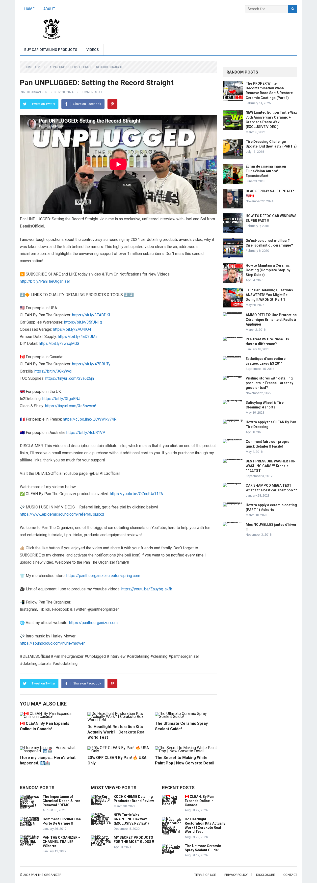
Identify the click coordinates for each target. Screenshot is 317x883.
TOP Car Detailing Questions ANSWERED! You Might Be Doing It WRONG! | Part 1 (269, 295)
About (49, 9)
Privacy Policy (236, 875)
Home (29, 9)
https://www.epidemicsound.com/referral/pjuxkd (62, 514)
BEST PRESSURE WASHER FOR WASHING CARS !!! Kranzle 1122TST (270, 466)
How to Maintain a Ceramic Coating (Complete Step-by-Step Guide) (269, 270)
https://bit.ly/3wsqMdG (59, 343)
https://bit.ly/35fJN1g (83, 322)
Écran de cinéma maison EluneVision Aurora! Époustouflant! (266, 171)
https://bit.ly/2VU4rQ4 (72, 329)
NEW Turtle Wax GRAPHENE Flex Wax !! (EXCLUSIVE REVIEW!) (132, 819)
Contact (290, 875)
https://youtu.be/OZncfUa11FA (136, 493)
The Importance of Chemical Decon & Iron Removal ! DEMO (61, 801)
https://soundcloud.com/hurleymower (52, 643)
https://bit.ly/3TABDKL (91, 315)
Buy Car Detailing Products (50, 50)
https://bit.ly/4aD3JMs (78, 336)
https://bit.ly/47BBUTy (91, 364)
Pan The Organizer (46, 875)
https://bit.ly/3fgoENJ (61, 398)
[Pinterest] (112, 104)
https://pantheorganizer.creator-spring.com (103, 575)
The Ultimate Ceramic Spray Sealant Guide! (203, 848)
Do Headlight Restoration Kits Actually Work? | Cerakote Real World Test (116, 732)
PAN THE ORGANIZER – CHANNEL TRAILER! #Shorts (61, 841)
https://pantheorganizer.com (93, 622)
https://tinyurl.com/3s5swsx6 (70, 406)
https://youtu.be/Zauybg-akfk (146, 589)
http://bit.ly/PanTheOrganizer (45, 281)
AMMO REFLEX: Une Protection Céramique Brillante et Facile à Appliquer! (271, 319)
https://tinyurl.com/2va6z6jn (69, 378)
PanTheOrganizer (33, 92)
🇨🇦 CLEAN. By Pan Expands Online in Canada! (199, 801)
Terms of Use (205, 875)
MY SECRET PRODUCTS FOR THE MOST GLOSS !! (134, 839)
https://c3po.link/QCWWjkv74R (89, 419)
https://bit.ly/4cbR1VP (85, 432)
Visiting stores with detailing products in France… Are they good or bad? (269, 383)
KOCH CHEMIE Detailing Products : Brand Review (134, 799)
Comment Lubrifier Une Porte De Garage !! (62, 821)
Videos (92, 50)
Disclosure (265, 875)
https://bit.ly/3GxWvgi (53, 371)
